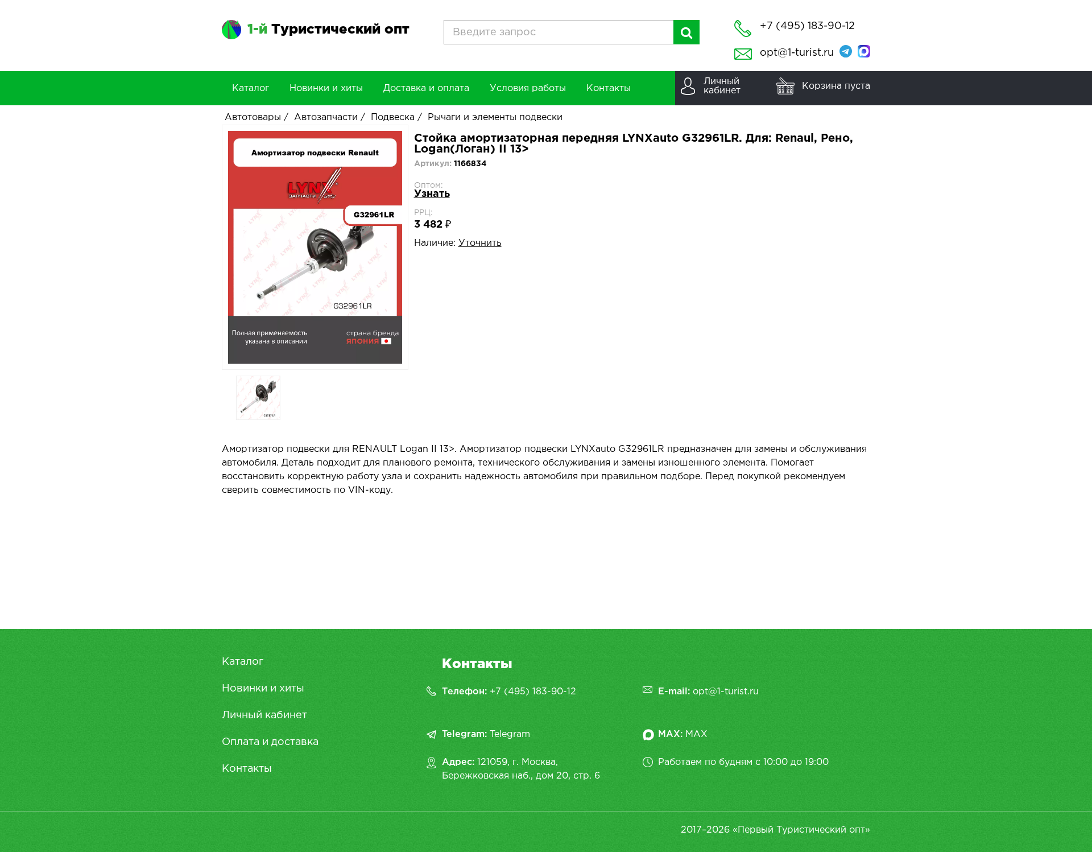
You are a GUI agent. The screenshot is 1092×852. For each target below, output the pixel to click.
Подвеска (393, 117)
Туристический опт (328, 29)
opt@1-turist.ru (797, 52)
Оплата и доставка (270, 742)
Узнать (432, 194)
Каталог (242, 661)
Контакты (247, 768)
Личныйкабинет (722, 86)
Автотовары (253, 117)
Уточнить (480, 243)
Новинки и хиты (263, 688)
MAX (696, 734)
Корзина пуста (836, 86)
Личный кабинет (264, 715)
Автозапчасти (326, 117)
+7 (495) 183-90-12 (533, 692)
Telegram (510, 734)
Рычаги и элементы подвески (495, 117)
